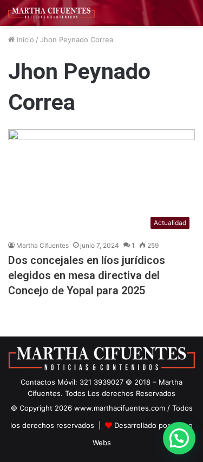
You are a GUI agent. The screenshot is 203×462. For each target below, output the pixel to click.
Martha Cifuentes (42, 245)
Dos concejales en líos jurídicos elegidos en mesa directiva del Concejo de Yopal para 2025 (86, 275)
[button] (179, 438)
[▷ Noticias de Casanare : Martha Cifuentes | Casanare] (51, 13)
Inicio (24, 39)
